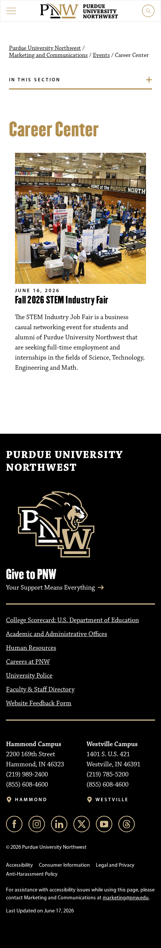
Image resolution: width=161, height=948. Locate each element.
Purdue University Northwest (45, 48)
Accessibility (19, 865)
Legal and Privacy (115, 865)
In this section (35, 79)
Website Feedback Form (39, 703)
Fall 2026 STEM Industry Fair (61, 300)
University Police (29, 676)
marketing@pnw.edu (126, 897)
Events (101, 55)
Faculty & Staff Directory (40, 689)
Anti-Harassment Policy (32, 874)
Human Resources (31, 648)
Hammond (31, 799)
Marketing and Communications (48, 55)
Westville (112, 799)
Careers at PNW (28, 662)
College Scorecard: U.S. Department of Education (72, 620)
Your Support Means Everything (50, 588)
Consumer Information (64, 865)
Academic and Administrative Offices (56, 634)
